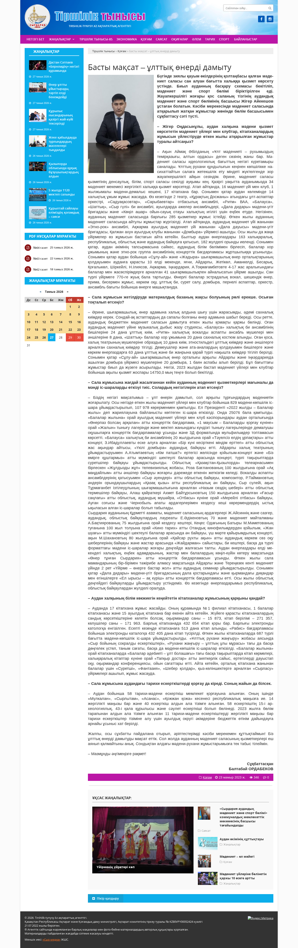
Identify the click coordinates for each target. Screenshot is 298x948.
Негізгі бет (35, 39)
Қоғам (146, 39)
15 (70, 322)
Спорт (224, 39)
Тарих (210, 39)
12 (44, 322)
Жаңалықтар (60, 39)
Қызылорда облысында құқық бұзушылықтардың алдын (64, 170)
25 (36, 337)
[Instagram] (270, 19)
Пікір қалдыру (107, 898)
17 (28, 329)
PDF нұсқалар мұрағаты (52, 236)
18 (36, 329)
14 (60, 322)
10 (28, 322)
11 (36, 322)
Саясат (161, 39)
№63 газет (40, 259)
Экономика (126, 39)
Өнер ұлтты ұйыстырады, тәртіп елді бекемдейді (59, 90)
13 (51, 322)
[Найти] (270, 8)
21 (60, 329)
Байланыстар (245, 39)
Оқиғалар (179, 39)
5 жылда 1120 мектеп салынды (62, 192)
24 (28, 337)
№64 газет (40, 248)
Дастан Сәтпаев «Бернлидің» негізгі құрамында (64, 66)
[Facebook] (261, 19)
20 (51, 329)
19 (44, 329)
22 (70, 329)
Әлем (196, 39)
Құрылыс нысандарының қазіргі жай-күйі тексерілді (61, 117)
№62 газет (40, 269)
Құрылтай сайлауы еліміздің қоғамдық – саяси (64, 212)
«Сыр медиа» (51, 939)
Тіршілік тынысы (85, 17)
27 (51, 337)
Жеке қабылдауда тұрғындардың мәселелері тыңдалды (63, 143)
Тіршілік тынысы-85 (96, 39)
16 (79, 322)
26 (44, 337)
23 (79, 329)
